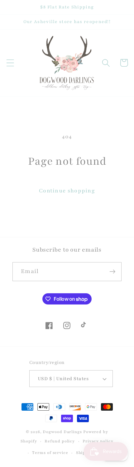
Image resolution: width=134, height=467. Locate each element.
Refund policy (60, 441)
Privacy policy (98, 441)
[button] (10, 63)
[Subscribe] (112, 271)
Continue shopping (67, 190)
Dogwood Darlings (62, 431)
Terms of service (50, 452)
